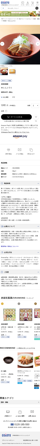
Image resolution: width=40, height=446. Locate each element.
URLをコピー (31, 154)
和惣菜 (4, 21)
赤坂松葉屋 (4, 84)
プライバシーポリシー (8, 440)
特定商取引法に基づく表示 (30, 440)
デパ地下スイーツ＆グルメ (24, 19)
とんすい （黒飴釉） (7, 374)
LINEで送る (8, 154)
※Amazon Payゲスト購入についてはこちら (15, 132)
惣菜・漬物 (36, 19)
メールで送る (19, 154)
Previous (2, 44)
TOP (2, 19)
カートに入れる (16, 117)
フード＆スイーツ (10, 19)
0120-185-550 (21, 424)
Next (37, 44)
